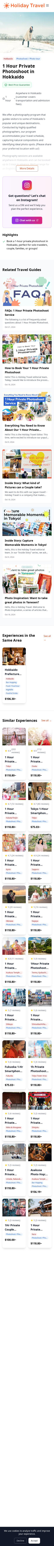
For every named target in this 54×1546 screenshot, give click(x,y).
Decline (20, 1540)
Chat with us (27, 220)
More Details (27, 168)
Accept (34, 1540)
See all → (47, 637)
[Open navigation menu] (47, 5)
